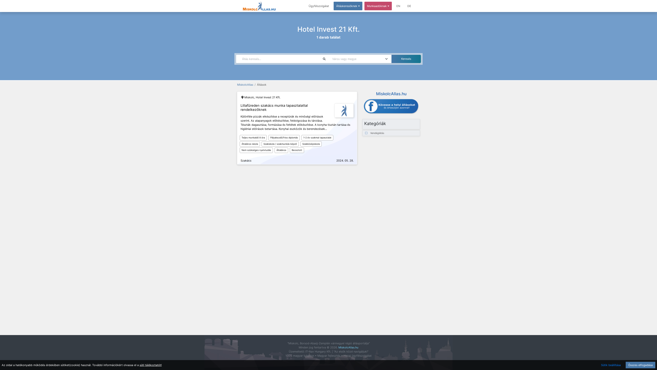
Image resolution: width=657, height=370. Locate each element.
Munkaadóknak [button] (377, 6)
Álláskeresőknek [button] (347, 6)
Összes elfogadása (640, 365)
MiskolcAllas (245, 84)
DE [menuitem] (409, 6)
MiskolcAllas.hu (348, 347)
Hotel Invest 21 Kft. (268, 97)
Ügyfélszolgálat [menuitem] (319, 6)
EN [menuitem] (398, 6)
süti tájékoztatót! (151, 365)
